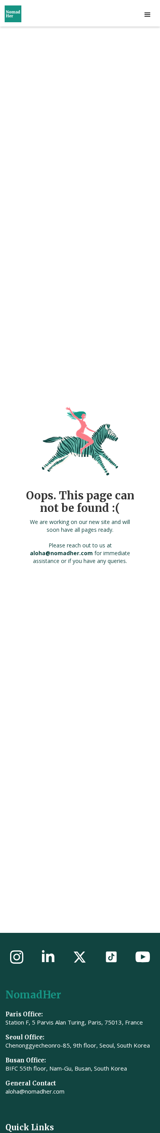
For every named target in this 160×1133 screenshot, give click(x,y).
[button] (147, 15)
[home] (24, 13)
